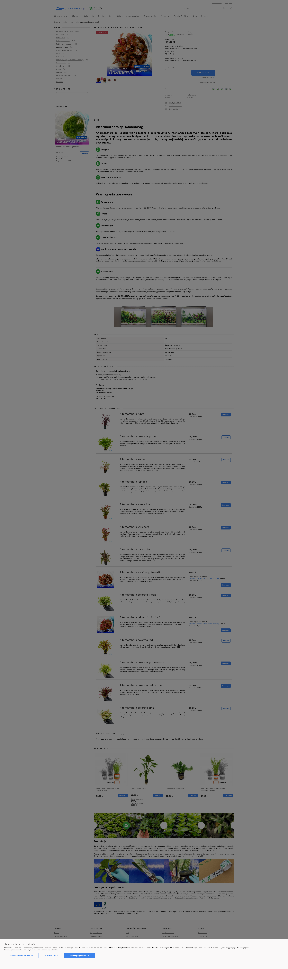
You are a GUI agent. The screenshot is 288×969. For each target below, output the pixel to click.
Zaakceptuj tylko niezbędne (21, 955)
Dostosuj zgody (51, 955)
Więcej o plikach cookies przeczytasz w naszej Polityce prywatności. (31, 950)
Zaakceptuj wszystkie (79, 955)
